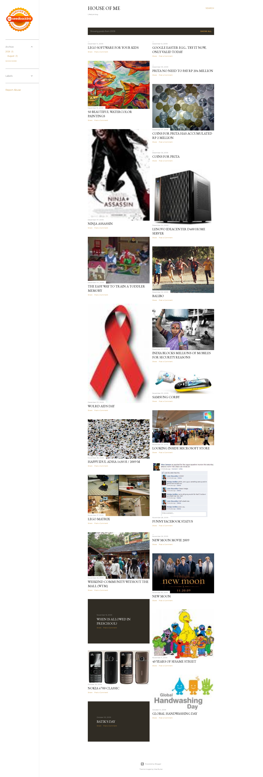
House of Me (104, 8)
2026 (9, 51)
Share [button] (90, 52)
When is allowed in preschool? (114, 621)
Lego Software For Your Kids (113, 47)
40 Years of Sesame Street (174, 661)
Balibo (158, 296)
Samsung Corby (166, 397)
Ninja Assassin (100, 223)
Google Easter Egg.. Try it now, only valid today (179, 49)
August (12, 56)
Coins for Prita (166, 156)
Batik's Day (106, 721)
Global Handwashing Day (174, 713)
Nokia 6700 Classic (103, 688)
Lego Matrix (99, 519)
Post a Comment (101, 52)
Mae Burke (158, 769)
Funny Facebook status (172, 521)
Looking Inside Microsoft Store (181, 448)
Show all (206, 31)
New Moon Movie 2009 (170, 540)
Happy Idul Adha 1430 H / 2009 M (114, 462)
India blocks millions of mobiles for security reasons (181, 355)
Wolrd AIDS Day (101, 406)
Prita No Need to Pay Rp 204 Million (182, 71)
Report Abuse (13, 90)
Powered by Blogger (153, 764)
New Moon (161, 596)
